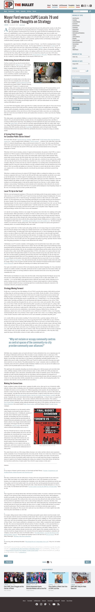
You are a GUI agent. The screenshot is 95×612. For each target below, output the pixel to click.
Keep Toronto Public (9, 402)
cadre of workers (16, 425)
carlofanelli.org (22, 552)
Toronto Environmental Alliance (23, 395)
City (75, 97)
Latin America (76, 36)
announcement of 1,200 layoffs (39, 54)
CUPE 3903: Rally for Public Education (78, 588)
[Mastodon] (45, 604)
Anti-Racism (76, 18)
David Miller (29, 127)
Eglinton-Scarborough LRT (22, 82)
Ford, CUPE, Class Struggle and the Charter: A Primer (14, 588)
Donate (34, 11)
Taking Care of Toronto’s (16, 260)
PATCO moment (35, 141)
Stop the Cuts (34, 395)
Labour (6, 25)
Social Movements (77, 42)
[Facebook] (82, 6)
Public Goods (76, 40)
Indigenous (75, 31)
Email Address (76, 86)
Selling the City (19, 65)
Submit (17, 11)
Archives (29, 11)
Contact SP (57, 600)
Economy (75, 23)
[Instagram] (85, 6)
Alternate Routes (50, 534)
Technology (76, 44)
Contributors (11, 11)
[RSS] (91, 6)
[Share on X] (51, 562)
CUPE (53, 45)
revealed (41, 47)
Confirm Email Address (78, 92)
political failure (14, 123)
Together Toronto (53, 404)
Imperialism (76, 29)
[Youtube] (54, 604)
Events (78, 5)
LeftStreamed (63, 5)
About (49, 5)
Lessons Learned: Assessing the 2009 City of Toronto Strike (43, 486)
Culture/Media (76, 21)
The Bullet (55, 5)
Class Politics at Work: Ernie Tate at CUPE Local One (58, 588)
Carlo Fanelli (22, 25)
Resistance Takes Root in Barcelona (22, 536)
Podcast (44, 600)
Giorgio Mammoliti (8, 263)
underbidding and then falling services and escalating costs (36, 220)
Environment (76, 25)
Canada (75, 20)
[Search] (90, 11)
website (7, 258)
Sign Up (76, 109)
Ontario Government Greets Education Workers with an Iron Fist (36, 588)
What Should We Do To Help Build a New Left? (36, 541)
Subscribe (23, 11)
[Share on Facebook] (48, 562)
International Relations (78, 33)
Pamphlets (72, 5)
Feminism (75, 27)
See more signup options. (82, 82)
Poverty (75, 38)
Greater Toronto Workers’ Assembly (46, 395)
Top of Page (69, 600)
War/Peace (75, 49)
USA (74, 47)
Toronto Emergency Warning (24, 139)
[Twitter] (88, 6)
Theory (74, 45)
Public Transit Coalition (29, 404)
